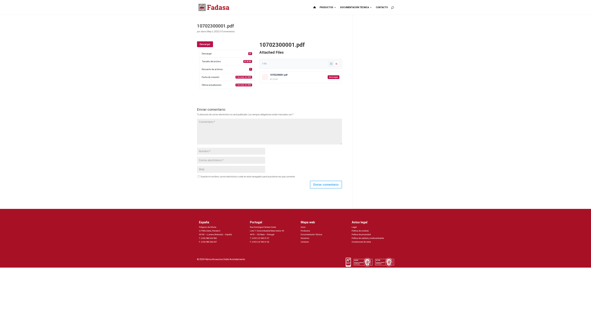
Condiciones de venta (361, 242)
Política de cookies (360, 231)
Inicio (303, 227)
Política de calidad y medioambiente (368, 238)
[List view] (336, 63)
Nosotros (305, 238)
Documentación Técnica (311, 234)
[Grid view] (331, 63)
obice (203, 31)
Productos (305, 231)
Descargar (205, 44)
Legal (354, 227)
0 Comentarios (227, 31)
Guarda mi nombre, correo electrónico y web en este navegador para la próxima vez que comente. (248, 176)
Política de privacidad (361, 234)
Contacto (305, 242)
